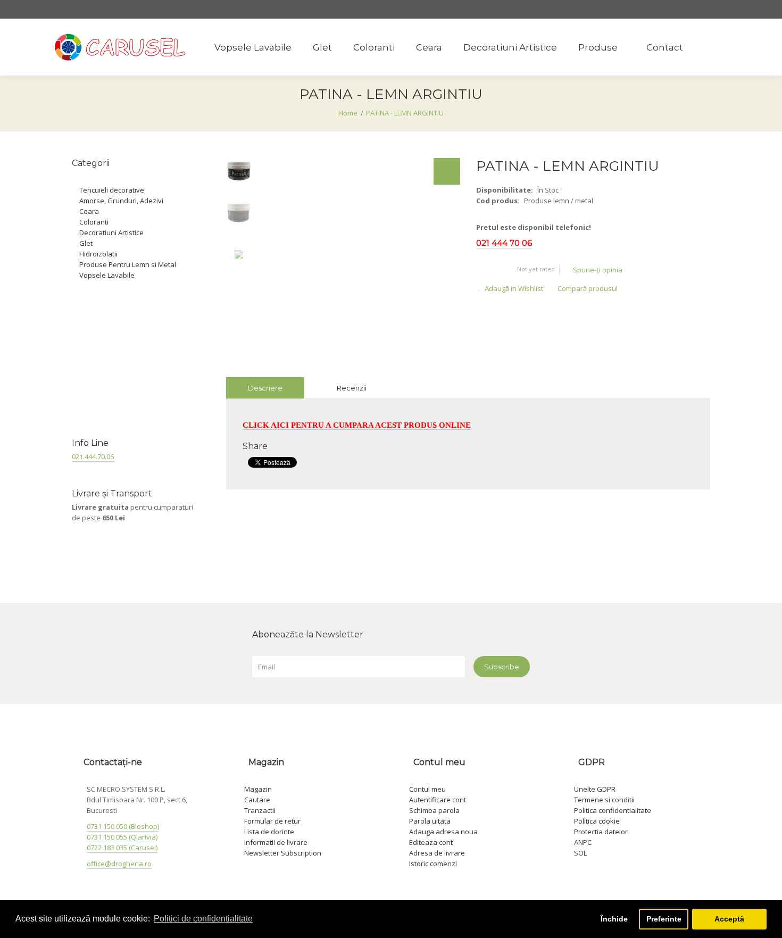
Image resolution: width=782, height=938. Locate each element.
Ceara (89, 211)
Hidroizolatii (98, 254)
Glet (86, 243)
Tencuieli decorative (111, 190)
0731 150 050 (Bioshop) (123, 826)
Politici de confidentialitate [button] (203, 918)
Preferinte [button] (663, 919)
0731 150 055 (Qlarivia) (122, 837)
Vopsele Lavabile (107, 275)
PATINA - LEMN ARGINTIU (405, 113)
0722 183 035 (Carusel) (122, 847)
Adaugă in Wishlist (514, 288)
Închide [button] (614, 919)
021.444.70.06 (93, 456)
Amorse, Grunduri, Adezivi (121, 200)
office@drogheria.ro (119, 863)
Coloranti (94, 222)
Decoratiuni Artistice (111, 232)
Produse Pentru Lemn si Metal (127, 264)
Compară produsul (588, 288)
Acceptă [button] (729, 919)
